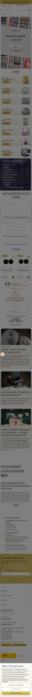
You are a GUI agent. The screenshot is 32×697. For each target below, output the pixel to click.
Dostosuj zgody (16, 689)
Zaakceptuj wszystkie (16, 693)
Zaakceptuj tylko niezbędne (16, 685)
